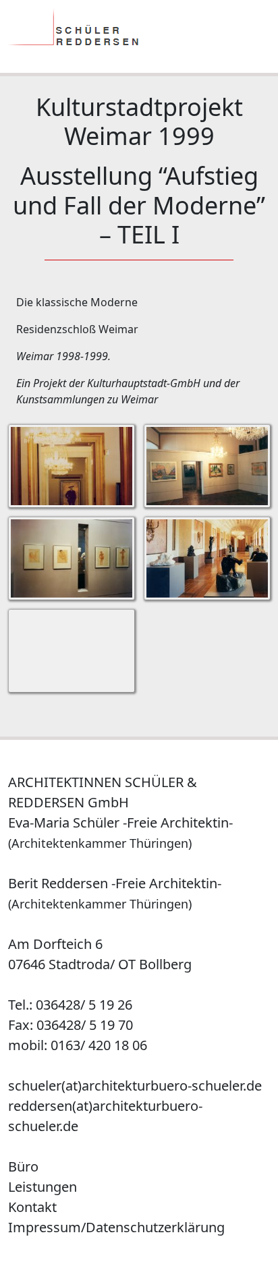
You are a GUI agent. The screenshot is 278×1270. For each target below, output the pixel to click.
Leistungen (42, 1187)
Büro (23, 1166)
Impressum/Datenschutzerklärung (116, 1227)
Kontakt (32, 1207)
